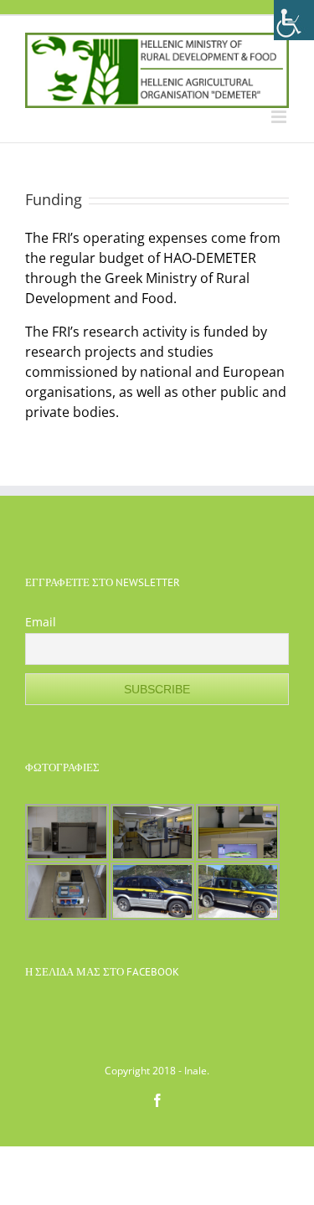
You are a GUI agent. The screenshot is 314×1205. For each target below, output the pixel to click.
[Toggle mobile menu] (280, 117)
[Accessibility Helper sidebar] (294, 20)
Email (40, 622)
